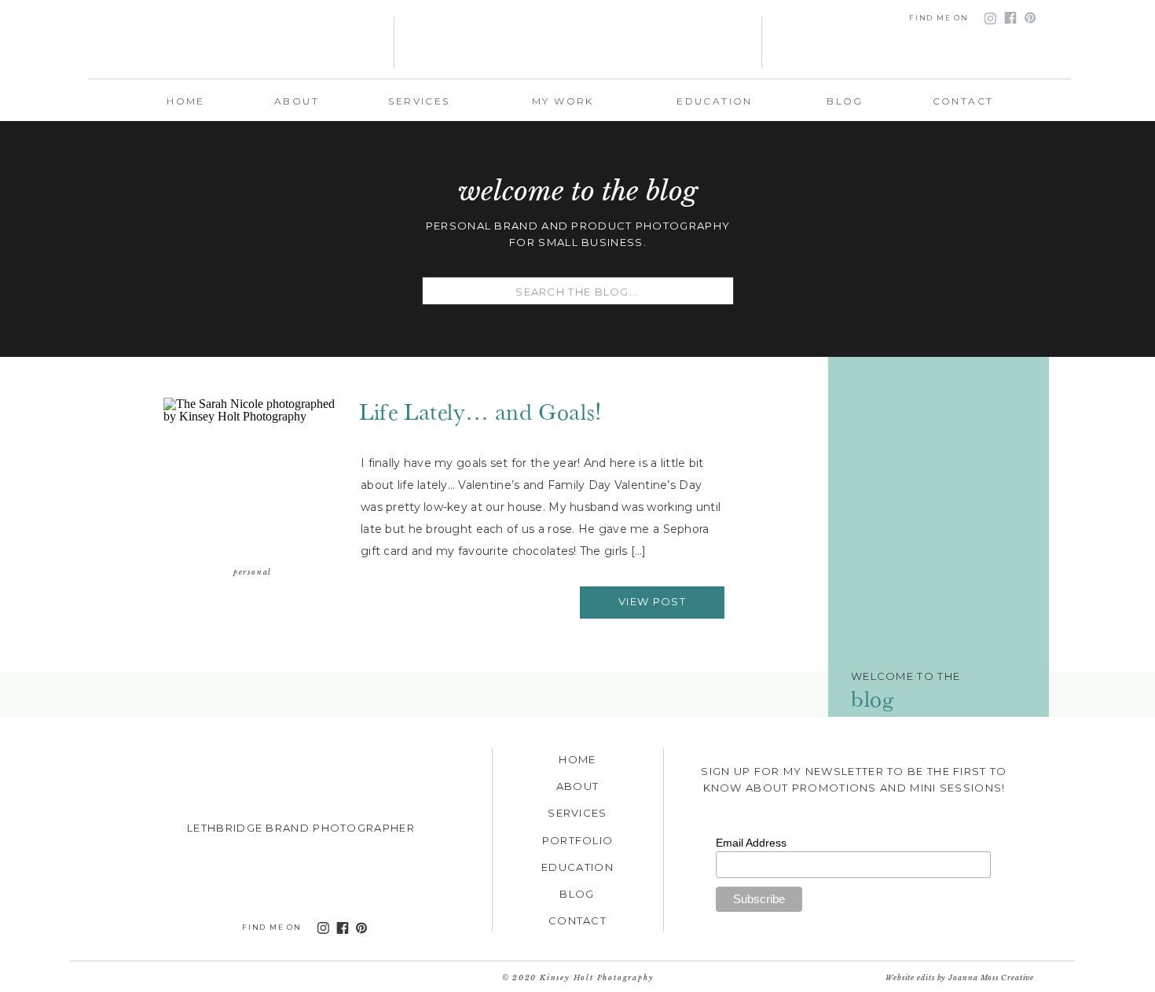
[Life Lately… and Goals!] (252, 480)
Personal (252, 572)
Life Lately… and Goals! (480, 407)
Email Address (751, 842)
